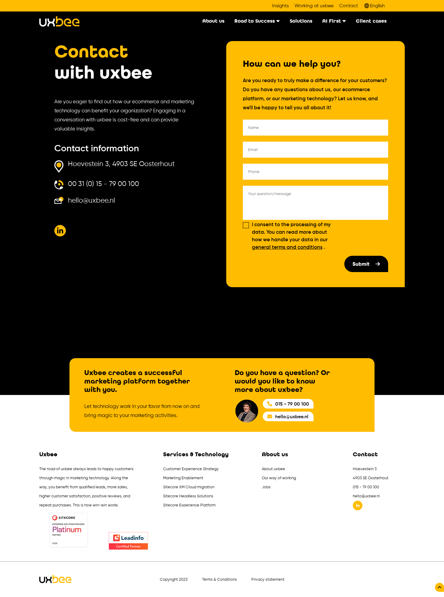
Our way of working (279, 478)
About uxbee (273, 469)
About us (213, 21)
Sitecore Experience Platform (189, 505)
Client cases (371, 21)
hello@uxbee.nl (91, 200)
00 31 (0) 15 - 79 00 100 (103, 184)
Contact (348, 5)
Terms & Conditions (219, 579)
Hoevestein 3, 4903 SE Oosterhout (121, 164)
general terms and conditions (287, 247)
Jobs (266, 487)
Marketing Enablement (183, 478)
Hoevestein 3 (365, 469)
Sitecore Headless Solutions (188, 496)
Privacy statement (268, 579)
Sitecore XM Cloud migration (188, 487)
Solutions (301, 21)
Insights (280, 5)
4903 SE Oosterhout (370, 478)
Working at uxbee (313, 5)
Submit (361, 264)
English (377, 5)
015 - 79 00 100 (292, 404)
